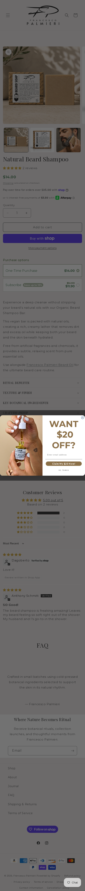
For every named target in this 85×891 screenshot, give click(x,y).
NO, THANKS (64, 470)
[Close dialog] (82, 417)
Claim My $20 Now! (63, 463)
